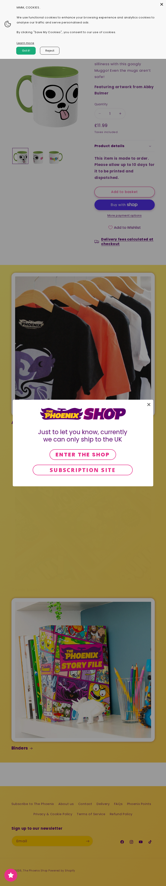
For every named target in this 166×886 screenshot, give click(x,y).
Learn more (25, 43)
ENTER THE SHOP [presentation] (83, 454)
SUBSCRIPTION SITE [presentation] (83, 470)
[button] (148, 404)
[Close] (162, 4)
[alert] (83, 443)
